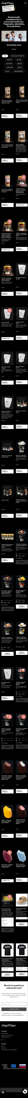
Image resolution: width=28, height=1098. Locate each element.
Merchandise (18, 71)
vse (5, 56)
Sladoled (9, 63)
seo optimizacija (13, 1090)
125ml (19, 600)
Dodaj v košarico (5, 116)
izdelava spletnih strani (16, 1089)
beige (18, 918)
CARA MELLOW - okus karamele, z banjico (5, 922)
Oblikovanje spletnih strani (6, 1089)
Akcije (7, 71)
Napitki (9, 59)
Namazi (19, 63)
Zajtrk (19, 59)
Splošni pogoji (3, 1047)
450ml (19, 556)
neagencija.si (18, 1090)
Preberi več (20, 205)
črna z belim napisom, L (5, 969)
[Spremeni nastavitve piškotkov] (2, 1092)
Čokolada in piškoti (17, 56)
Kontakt (2, 1046)
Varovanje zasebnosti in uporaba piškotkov (9, 1049)
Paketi (19, 67)
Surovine (9, 67)
